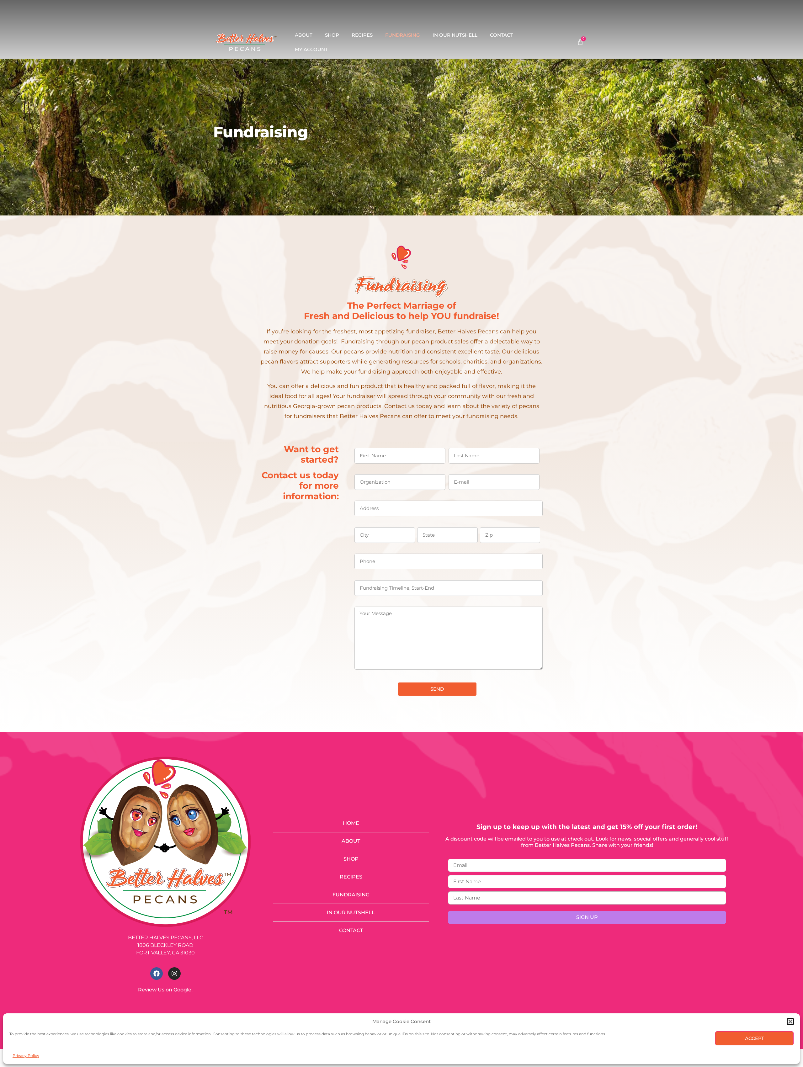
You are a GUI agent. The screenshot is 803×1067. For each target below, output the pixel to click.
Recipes (362, 35)
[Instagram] (174, 973)
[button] (790, 1021)
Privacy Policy (26, 1055)
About (303, 35)
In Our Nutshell (455, 35)
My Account (311, 49)
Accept (754, 1038)
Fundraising (402, 35)
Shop (332, 35)
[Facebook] (156, 973)
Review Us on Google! (165, 990)
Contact (501, 35)
